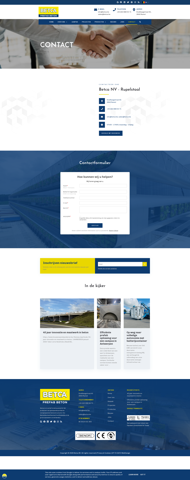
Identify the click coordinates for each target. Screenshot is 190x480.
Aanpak (110, 401)
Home (110, 393)
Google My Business (111, 133)
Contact (111, 421)
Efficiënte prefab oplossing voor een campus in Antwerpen (137, 402)
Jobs (109, 417)
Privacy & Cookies (104, 453)
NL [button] (146, 2)
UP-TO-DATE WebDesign (121, 453)
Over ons (111, 397)
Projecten (111, 405)
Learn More (133, 475)
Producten (112, 409)
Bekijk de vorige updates (107, 268)
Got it (142, 475)
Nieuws (110, 413)
